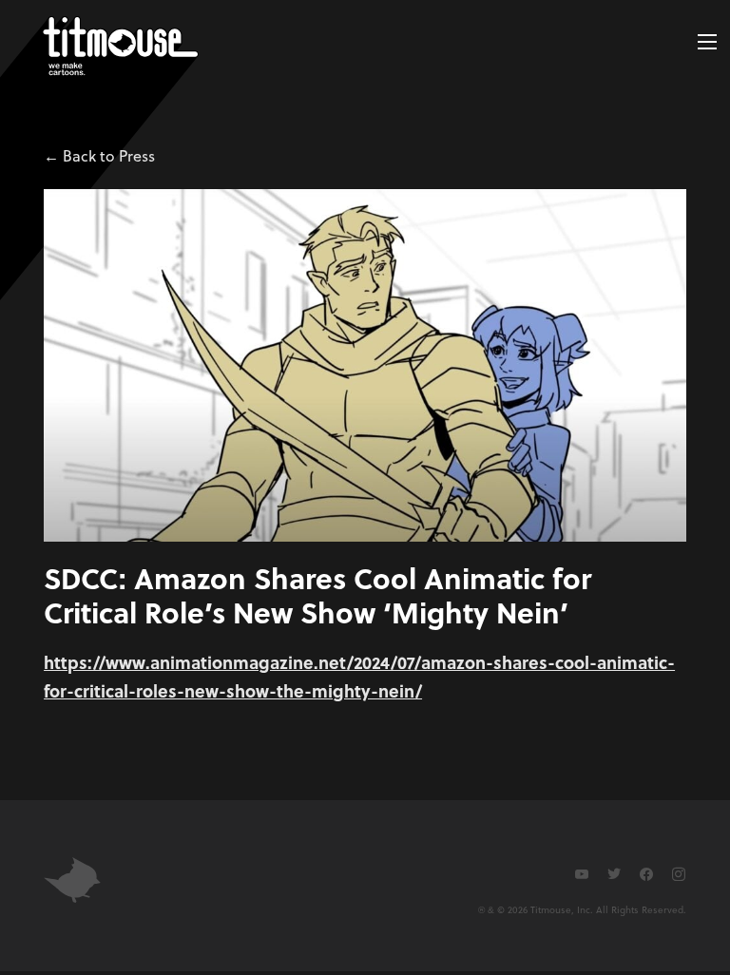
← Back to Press (99, 155)
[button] (707, 42)
